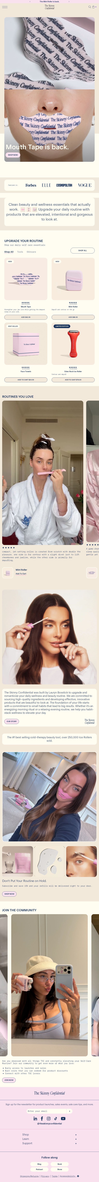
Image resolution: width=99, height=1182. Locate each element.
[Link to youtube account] (63, 1119)
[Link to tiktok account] (55, 1119)
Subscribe (69, 1111)
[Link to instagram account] (48, 1120)
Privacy (45, 1176)
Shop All (8, 252)
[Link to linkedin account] (35, 1120)
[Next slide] (69, 2)
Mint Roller (73, 307)
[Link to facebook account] (42, 1120)
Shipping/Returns (29, 1176)
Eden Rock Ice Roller (73, 371)
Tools (20, 252)
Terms (55, 1176)
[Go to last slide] (30, 2)
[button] (93, 7)
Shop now (13, 155)
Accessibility (68, 1176)
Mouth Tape (26, 307)
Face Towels (26, 371)
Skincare (31, 252)
